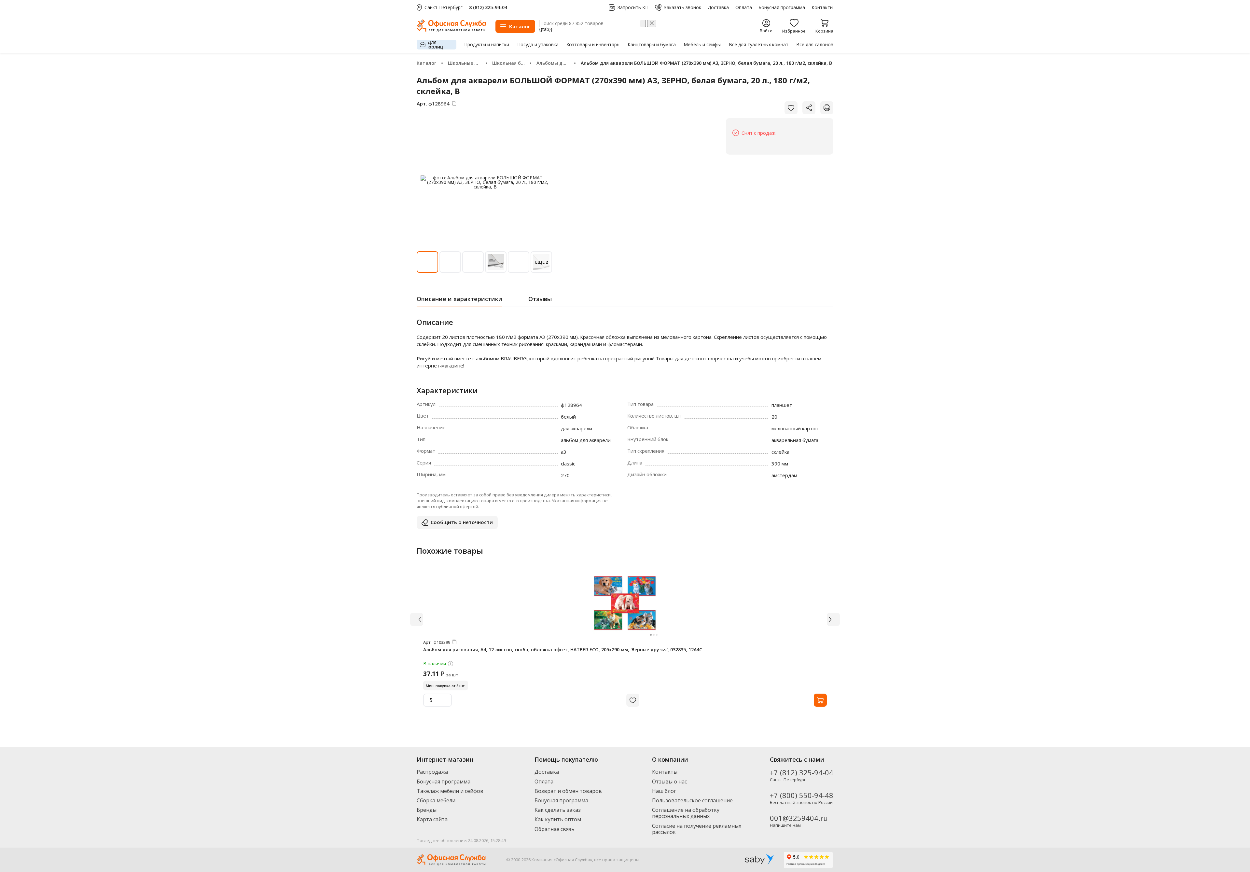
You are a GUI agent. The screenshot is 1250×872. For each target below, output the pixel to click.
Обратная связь (555, 829)
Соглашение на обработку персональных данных (685, 813)
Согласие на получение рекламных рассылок (696, 829)
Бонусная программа (781, 7)
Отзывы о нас (669, 781)
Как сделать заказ (558, 809)
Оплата (743, 7)
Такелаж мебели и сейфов (450, 791)
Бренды (427, 809)
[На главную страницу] (451, 30)
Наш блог (664, 791)
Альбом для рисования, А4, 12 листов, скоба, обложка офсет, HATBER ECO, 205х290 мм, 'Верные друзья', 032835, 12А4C (562, 649)
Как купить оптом (558, 819)
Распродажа (432, 771)
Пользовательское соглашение (692, 800)
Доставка (718, 7)
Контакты (822, 7)
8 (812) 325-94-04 (488, 7)
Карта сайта (432, 819)
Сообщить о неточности (462, 522)
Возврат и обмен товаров (568, 791)
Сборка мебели (436, 800)
